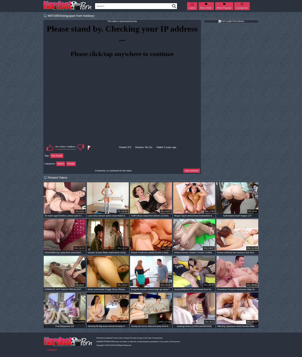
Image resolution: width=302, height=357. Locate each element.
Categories (242, 7)
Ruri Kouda (56, 155)
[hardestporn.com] (67, 6)
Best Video (206, 7)
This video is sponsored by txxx (122, 21)
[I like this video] (49, 147)
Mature (60, 164)
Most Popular (224, 7)
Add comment (191, 171)
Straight (71, 164)
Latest (192, 7)
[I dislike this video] (80, 147)
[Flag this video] (88, 147)
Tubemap (52, 350)
